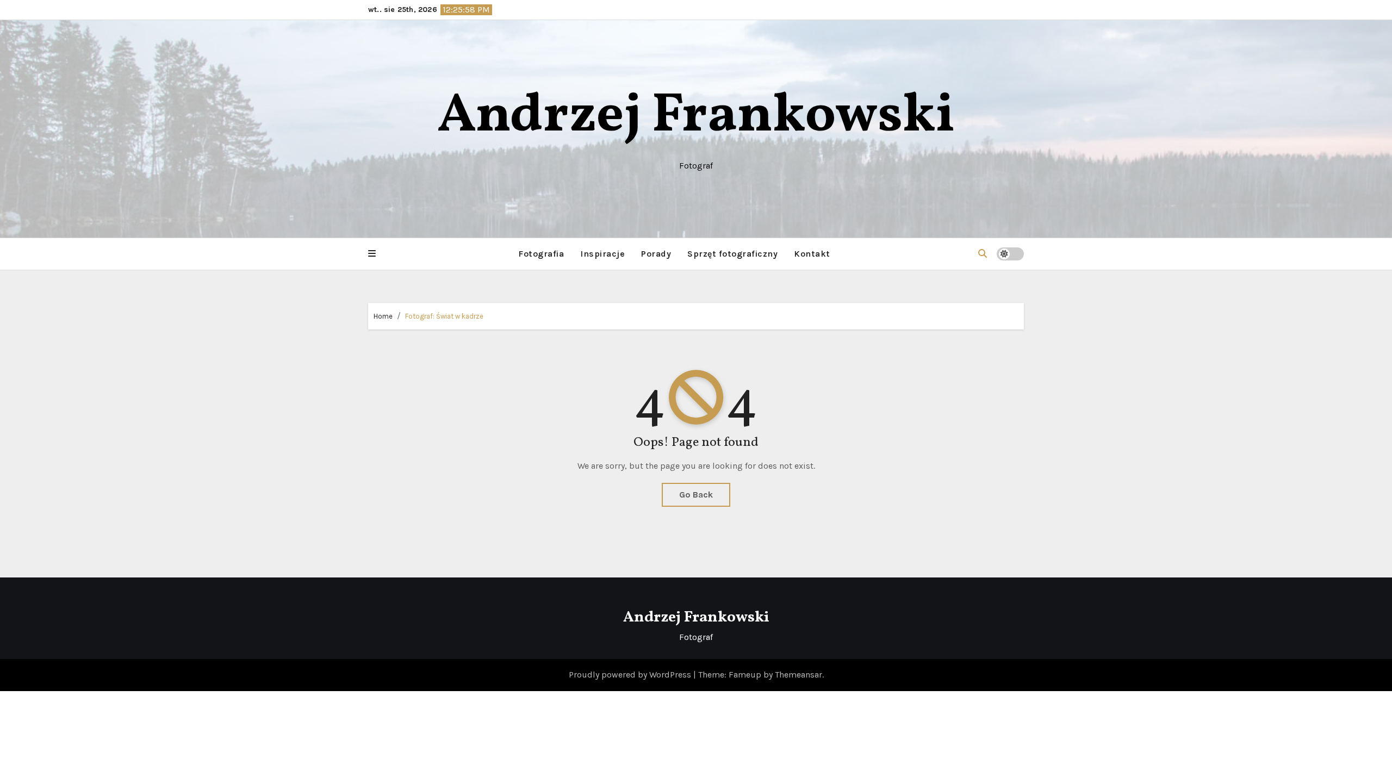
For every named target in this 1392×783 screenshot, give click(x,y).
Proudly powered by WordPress (631, 674)
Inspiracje (602, 253)
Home (383, 316)
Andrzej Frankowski (696, 116)
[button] (372, 254)
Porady (656, 253)
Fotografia (541, 253)
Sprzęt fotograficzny (732, 253)
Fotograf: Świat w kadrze (444, 316)
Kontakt (812, 253)
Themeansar (798, 674)
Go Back (696, 494)
